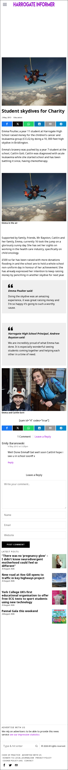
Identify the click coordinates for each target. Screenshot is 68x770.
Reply (10, 462)
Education (18, 117)
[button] (36, 746)
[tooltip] (7, 124)
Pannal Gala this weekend (20, 611)
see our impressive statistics (25, 734)
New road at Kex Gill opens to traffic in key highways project (23, 576)
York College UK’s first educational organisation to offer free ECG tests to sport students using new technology (25, 597)
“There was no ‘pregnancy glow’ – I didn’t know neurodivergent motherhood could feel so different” (25, 560)
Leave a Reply (43, 436)
